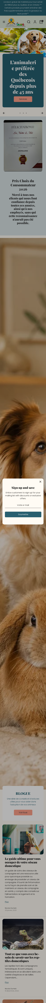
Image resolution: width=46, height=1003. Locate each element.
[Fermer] (40, 481)
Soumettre (23, 514)
